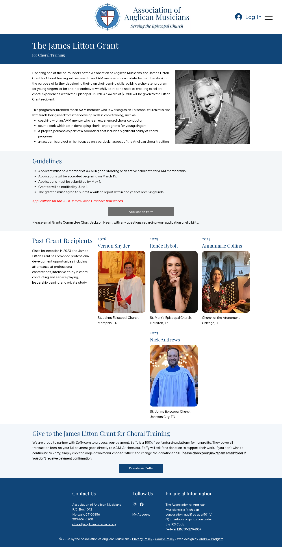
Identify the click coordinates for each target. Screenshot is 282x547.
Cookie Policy (164, 539)
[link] (141, 211)
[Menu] (269, 17)
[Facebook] (141, 504)
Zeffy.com (83, 442)
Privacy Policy (142, 539)
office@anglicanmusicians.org (94, 524)
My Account (141, 514)
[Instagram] (134, 504)
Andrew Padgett (211, 539)
